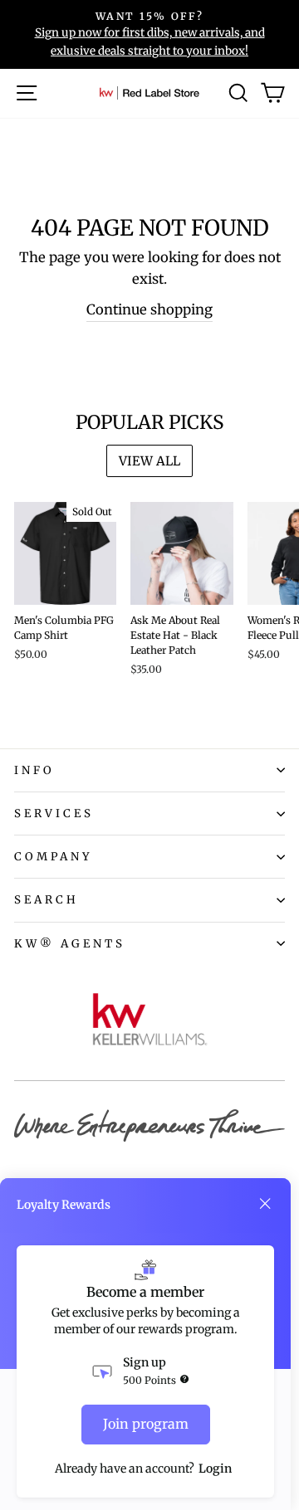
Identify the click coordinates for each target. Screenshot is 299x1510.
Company (53, 857)
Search (46, 900)
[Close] (265, 1204)
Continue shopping (149, 310)
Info (34, 770)
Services (54, 813)
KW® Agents (69, 944)
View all (149, 461)
